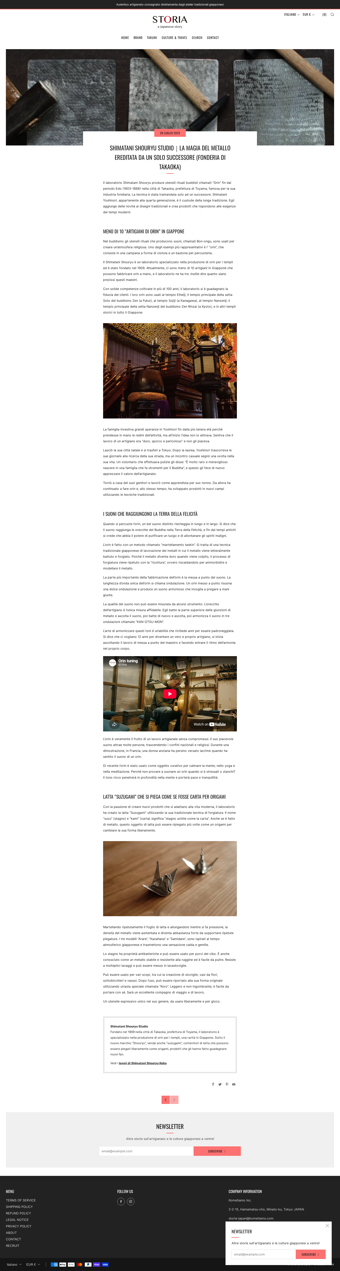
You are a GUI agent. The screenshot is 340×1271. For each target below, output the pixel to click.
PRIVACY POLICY (18, 1226)
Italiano (290, 14)
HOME (125, 37)
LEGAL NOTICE (17, 1220)
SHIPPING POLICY (19, 1207)
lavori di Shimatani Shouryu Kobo (143, 1063)
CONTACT (213, 37)
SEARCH (197, 37)
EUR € (307, 14)
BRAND (138, 37)
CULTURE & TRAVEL (174, 37)
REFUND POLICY (18, 1213)
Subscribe (215, 1151)
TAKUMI (152, 37)
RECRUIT (12, 1246)
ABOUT (11, 1233)
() (324, 14)
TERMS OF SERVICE (21, 1200)
